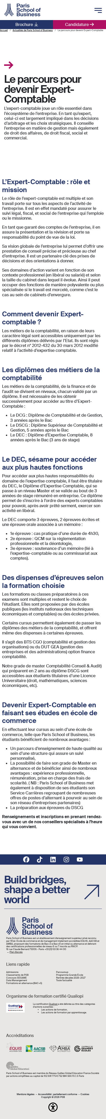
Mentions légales (25, 1094)
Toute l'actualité (64, 980)
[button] (53, 1107)
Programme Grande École (69, 975)
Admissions (12, 972)
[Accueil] (22, 10)
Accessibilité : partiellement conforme (57, 1094)
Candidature (77, 24)
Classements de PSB (17, 975)
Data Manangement (16, 980)
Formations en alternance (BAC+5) (24, 983)
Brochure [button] (24, 24)
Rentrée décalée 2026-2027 (71, 978)
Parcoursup (62, 972)
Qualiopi (53, 1004)
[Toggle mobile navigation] (98, 11)
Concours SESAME (16, 978)
